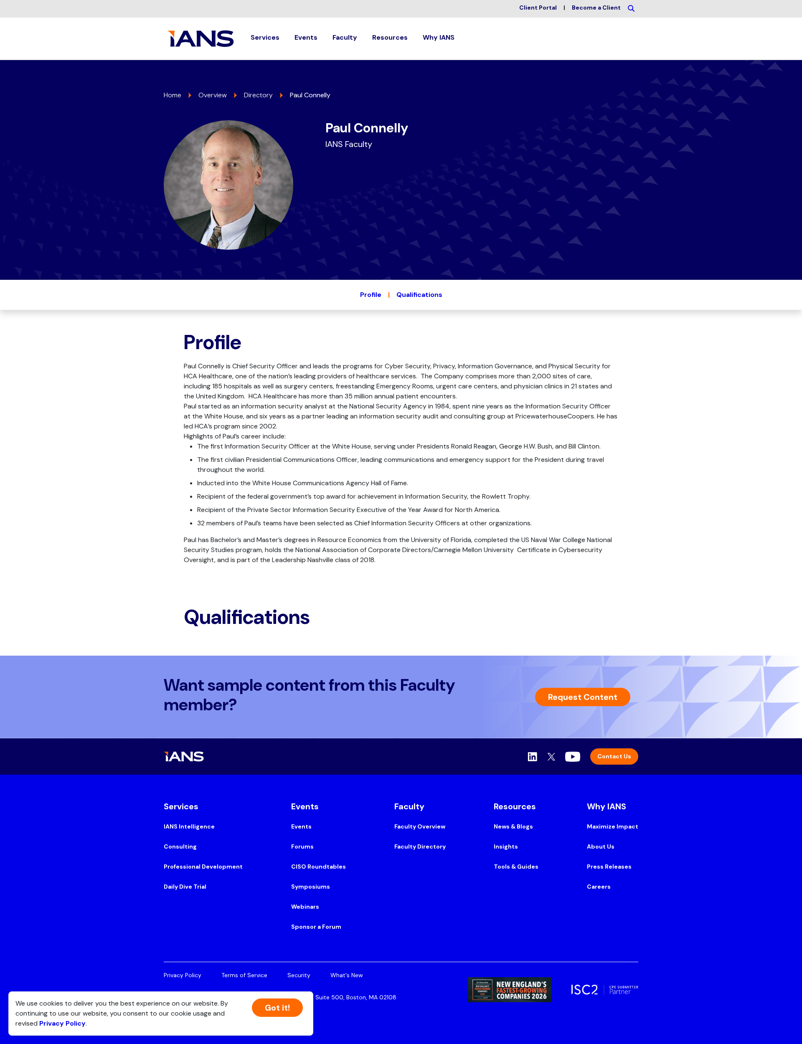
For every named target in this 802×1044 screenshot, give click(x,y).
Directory (258, 95)
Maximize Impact (612, 826)
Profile (370, 294)
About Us (600, 846)
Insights (506, 846)
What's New (346, 975)
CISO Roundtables (318, 866)
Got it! (277, 1007)
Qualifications (419, 294)
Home (172, 95)
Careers (599, 886)
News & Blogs (513, 826)
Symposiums (310, 886)
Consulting (180, 846)
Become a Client (596, 7)
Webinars (305, 906)
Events (301, 826)
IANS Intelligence (189, 826)
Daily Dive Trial (185, 886)
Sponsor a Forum (316, 926)
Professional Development (203, 866)
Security (298, 975)
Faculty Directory (420, 846)
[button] (265, 38)
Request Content (582, 697)
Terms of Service (244, 975)
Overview (212, 95)
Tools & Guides (516, 866)
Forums (302, 846)
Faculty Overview (419, 826)
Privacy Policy (182, 975)
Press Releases (609, 866)
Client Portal (538, 7)
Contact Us (614, 756)
